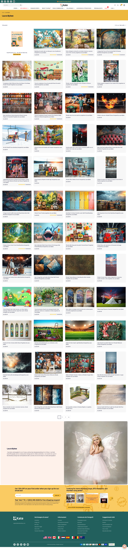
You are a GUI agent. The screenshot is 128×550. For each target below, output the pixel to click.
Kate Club (37, 524)
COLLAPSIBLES (69, 8)
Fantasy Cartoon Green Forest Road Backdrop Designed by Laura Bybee (16, 246)
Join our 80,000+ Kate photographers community (79, 507)
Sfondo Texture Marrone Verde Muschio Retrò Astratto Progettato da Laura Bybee (78, 278)
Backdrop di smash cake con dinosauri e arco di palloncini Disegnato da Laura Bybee (48, 52)
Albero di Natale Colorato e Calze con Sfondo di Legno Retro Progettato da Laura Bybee (79, 375)
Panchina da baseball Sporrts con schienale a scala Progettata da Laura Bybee (46, 343)
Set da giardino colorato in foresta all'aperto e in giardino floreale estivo (78, 407)
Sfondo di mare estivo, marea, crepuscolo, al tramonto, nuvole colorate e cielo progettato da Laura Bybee (109, 278)
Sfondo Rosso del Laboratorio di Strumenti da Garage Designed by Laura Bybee (109, 246)
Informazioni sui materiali (63, 522)
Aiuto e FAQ (37, 528)
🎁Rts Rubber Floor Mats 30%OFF (64, 1)
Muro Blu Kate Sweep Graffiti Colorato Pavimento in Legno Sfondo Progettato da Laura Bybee (110, 375)
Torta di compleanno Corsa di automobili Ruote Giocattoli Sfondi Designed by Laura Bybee (47, 84)
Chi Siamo (60, 520)
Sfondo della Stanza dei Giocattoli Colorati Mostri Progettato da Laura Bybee (79, 246)
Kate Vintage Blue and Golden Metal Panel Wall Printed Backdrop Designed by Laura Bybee (47, 278)
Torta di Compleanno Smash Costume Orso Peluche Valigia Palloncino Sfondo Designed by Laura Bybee (48, 116)
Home (3, 12)
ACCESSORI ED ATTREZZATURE (84, 8)
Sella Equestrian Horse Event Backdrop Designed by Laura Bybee (110, 213)
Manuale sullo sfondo (106, 530)
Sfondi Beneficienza (81, 524)
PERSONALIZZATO (98, 8)
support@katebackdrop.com (19, 523)
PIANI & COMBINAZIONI (58, 8)
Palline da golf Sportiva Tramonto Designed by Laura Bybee (110, 309)
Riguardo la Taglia (38, 526)
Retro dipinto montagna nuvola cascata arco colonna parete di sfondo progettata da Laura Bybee (79, 310)
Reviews (104, 522)
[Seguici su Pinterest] (11, 1)
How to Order (105, 528)
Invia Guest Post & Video (82, 530)
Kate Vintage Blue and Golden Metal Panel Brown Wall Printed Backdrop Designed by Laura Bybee (48, 407)
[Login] (117, 5)
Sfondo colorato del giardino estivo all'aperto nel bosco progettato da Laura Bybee (78, 84)
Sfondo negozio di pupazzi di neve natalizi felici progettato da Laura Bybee (111, 84)
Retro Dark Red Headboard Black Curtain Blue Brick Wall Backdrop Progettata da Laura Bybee (109, 148)
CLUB (112, 8)
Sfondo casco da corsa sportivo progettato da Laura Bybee (79, 115)
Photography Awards (81, 520)
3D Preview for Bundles (107, 520)
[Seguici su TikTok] (8, 1)
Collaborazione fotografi (82, 526)
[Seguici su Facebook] (2, 1)
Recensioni (79, 522)
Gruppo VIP (37, 522)
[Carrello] (120, 5)
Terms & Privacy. (50, 504)
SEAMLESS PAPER (35, 8)
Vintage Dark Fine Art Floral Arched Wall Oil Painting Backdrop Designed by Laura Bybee (109, 52)
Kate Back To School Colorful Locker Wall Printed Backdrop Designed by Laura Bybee (79, 213)
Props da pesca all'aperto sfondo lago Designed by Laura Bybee (47, 180)
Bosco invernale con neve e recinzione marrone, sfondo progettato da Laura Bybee (15, 407)
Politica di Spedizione (62, 524)
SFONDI (15, 8)
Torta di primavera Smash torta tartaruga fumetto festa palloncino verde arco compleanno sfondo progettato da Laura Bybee (47, 311)
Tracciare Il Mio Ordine (39, 530)
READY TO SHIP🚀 (46, 8)
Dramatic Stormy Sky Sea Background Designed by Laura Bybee (15, 375)
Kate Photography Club (107, 524)
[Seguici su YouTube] (14, 1)
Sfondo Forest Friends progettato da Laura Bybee (45, 213)
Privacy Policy (60, 528)
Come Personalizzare (106, 526)
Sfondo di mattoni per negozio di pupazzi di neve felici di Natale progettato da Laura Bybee (109, 180)
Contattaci (37, 520)
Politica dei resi (61, 526)
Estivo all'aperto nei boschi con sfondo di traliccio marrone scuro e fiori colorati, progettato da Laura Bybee (79, 52)
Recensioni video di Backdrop (83, 528)
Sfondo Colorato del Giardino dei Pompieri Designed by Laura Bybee (48, 148)
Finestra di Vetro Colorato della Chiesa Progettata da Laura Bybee (16, 343)
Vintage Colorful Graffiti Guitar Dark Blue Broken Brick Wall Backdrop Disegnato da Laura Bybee (16, 213)
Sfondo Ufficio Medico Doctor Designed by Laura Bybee (78, 179)
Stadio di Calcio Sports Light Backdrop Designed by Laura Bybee (79, 343)
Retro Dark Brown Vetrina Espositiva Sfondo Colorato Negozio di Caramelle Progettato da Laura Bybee (15, 116)
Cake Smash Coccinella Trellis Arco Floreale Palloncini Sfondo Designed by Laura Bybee (109, 343)
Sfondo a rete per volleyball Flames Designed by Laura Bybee (110, 115)
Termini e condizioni (62, 530)
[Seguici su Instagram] (5, 1)
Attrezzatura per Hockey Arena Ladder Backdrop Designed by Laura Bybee (16, 278)
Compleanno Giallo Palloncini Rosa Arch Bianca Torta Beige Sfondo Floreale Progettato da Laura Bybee (16, 84)
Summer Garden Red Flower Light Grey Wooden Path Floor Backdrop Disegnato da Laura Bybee (110, 407)
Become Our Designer (81, 533)
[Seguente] (68, 417)
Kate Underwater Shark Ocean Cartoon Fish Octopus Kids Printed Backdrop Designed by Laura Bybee (47, 246)
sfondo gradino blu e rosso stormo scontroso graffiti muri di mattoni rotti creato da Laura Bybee (79, 148)
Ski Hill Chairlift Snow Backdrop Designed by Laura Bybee (16, 147)
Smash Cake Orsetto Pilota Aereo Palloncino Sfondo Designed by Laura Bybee (46, 375)
